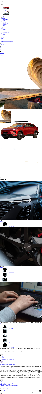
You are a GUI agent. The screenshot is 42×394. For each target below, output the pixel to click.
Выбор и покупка (3, 18)
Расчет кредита (1, 50)
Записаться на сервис (11, 226)
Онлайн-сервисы (3, 39)
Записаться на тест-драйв (5, 19)
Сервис (2, 28)
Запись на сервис (2, 53)
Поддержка (3, 384)
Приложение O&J (4, 34)
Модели (2, 4)
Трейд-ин (12, 383)
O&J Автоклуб (3, 33)
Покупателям (1, 382)
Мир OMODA (2, 37)
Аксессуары (10, 383)
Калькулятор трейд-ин (5, 26)
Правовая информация (7, 41)
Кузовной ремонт (4, 29)
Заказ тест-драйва (2, 45)
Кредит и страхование (3, 21)
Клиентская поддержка (11, 347)
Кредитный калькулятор (5, 23)
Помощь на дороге (5, 30)
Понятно (1, 393)
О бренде (2, 38)
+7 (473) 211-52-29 (2, 2)
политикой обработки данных (11, 391)
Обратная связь (11, 41)
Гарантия (10, 342)
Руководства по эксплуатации (6, 32)
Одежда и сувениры (5, 24)
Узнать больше (1, 221)
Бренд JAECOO (3, 41)
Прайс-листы (4, 20)
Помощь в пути (11, 328)
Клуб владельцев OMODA (5, 40)
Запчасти (4, 25)
